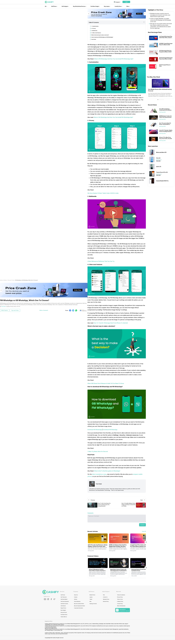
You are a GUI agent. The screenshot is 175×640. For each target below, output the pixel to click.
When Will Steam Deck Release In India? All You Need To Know (106, 383)
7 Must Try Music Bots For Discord (98, 451)
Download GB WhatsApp (110, 429)
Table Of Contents (94, 22)
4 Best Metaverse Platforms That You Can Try (101, 261)
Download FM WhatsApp (95, 429)
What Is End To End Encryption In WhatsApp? (107, 471)
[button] (126, 2)
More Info (118, 591)
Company (75, 591)
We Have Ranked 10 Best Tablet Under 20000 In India (103, 193)
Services (62, 591)
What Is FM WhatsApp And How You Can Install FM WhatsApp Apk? (113, 59)
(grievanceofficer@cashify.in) (51, 628)
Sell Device (91, 591)
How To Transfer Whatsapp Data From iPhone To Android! (111, 323)
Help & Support (106, 591)
